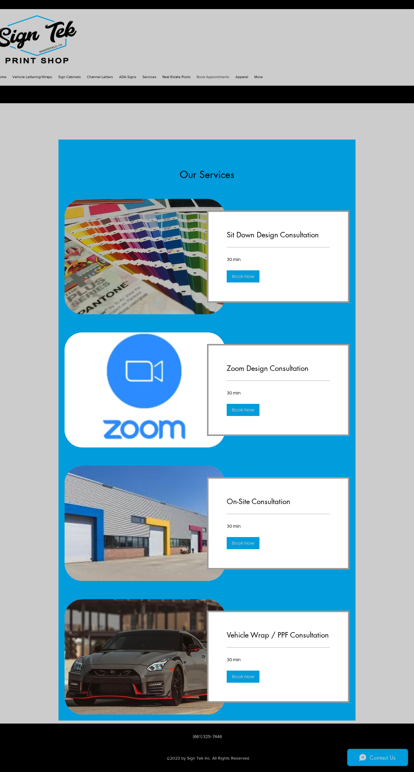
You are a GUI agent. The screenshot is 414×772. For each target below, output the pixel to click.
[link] (278, 235)
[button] (243, 276)
